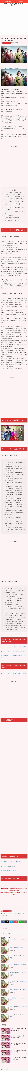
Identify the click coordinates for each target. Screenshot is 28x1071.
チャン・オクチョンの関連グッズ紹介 (14, 198)
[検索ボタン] (26, 4)
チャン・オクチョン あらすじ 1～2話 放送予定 (14, 647)
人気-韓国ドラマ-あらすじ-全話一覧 (11, 862)
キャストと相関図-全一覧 (9, 866)
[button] (3, 921)
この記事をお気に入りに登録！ (11, 68)
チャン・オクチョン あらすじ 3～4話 (13, 201)
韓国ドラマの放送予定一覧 (9, 870)
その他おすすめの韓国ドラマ (11, 217)
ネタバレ (14, 913)
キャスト (9, 913)
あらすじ (5, 913)
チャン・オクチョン (6, 42)
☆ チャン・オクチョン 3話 (13, 203)
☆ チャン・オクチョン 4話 (13, 205)
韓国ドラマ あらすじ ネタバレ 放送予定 (14, 4)
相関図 (3, 915)
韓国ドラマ (12, 915)
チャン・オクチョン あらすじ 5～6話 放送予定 (14, 651)
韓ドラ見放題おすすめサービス (12, 220)
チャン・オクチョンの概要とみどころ (14, 192)
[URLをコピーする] (25, 921)
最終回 (24, 913)
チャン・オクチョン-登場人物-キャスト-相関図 (14, 673)
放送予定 (19, 913)
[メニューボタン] (1, 4)
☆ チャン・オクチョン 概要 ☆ (14, 194)
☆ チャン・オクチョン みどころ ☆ (15, 196)
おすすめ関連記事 (8, 215)
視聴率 (7, 915)
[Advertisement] (14, 21)
